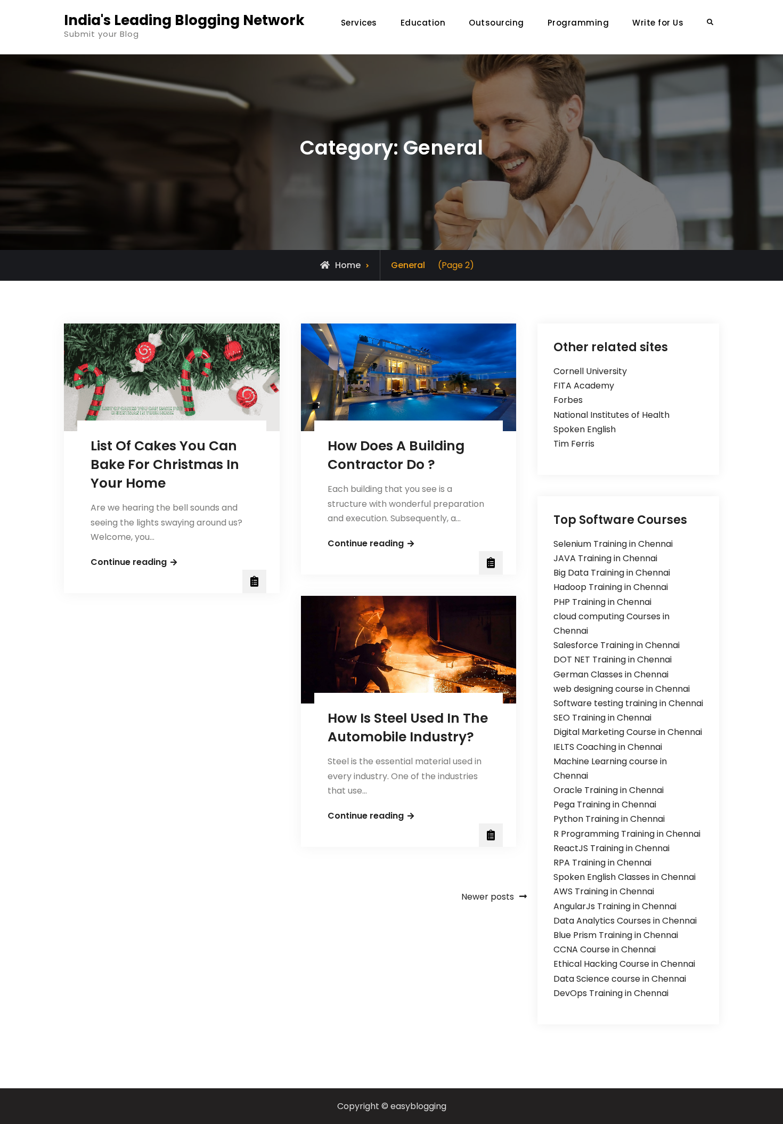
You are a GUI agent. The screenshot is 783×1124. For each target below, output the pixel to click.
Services (359, 22)
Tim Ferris (573, 444)
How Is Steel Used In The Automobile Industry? (408, 727)
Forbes (568, 400)
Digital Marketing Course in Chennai (627, 732)
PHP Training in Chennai (602, 602)
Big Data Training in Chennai (611, 573)
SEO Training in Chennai (602, 717)
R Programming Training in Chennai (626, 834)
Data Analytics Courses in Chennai (625, 921)
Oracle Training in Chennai (608, 790)
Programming (578, 22)
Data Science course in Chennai (619, 979)
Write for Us (657, 22)
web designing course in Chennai (621, 689)
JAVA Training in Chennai (605, 558)
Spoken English (584, 429)
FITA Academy (583, 385)
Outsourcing (496, 22)
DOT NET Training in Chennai (612, 659)
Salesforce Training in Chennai (616, 645)
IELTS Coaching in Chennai (607, 747)
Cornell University (590, 371)
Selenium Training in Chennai (613, 544)
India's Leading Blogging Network (184, 20)
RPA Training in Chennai (602, 862)
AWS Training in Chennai (603, 891)
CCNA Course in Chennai (604, 949)
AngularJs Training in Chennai (614, 906)
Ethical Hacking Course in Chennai (624, 964)
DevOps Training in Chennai (610, 993)
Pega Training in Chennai (604, 804)
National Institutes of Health (611, 415)
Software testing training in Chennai (628, 703)
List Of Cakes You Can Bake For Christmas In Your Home (165, 464)
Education (423, 22)
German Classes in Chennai (610, 674)
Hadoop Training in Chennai (610, 587)
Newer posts (487, 897)
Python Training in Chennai (609, 819)
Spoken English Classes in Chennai (624, 877)
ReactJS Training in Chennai (611, 848)
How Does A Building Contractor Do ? (396, 455)
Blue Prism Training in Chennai (615, 935)
